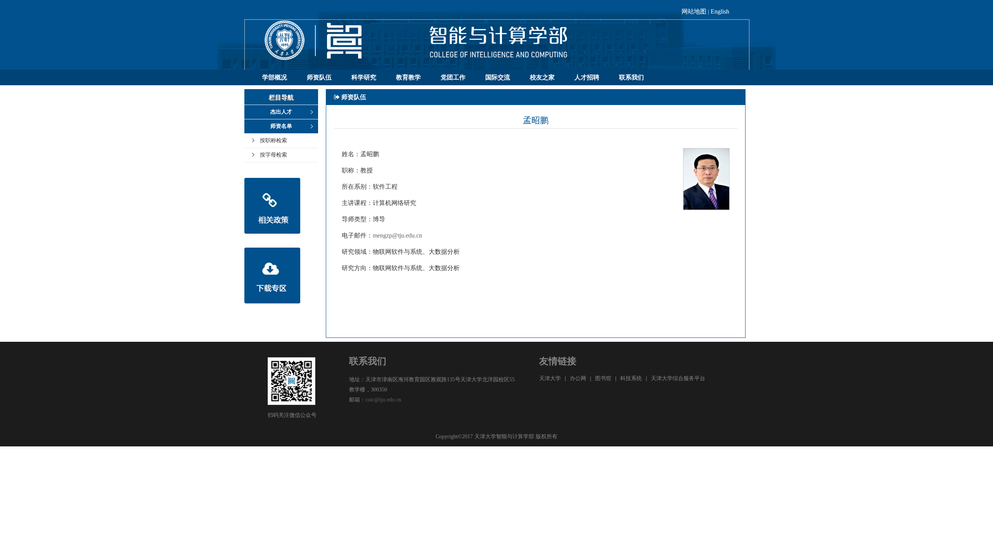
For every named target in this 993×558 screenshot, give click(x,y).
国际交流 (497, 77)
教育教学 (408, 77)
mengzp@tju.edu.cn (397, 235)
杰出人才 (281, 112)
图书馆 (603, 378)
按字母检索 (273, 155)
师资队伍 (319, 77)
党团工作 (453, 77)
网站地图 (694, 11)
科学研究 (363, 77)
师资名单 (281, 126)
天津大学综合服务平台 (678, 378)
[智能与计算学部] (496, 44)
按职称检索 (273, 140)
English (720, 11)
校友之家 (542, 77)
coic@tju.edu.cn (383, 400)
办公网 (578, 378)
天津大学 (550, 378)
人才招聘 (586, 77)
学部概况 (274, 77)
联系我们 (631, 77)
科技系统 (631, 378)
